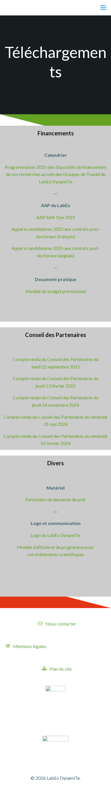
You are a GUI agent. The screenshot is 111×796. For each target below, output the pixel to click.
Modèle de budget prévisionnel (55, 291)
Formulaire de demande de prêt (55, 499)
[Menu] (103, 8)
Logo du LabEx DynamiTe (55, 535)
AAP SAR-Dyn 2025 (55, 217)
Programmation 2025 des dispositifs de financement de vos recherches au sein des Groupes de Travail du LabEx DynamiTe (55, 174)
